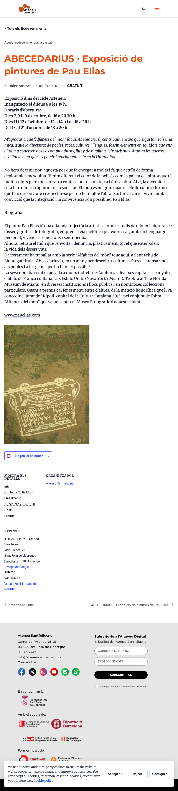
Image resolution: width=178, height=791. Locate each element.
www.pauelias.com (22, 315)
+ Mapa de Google (16, 567)
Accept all (115, 774)
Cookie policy (43, 781)
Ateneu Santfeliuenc (60, 483)
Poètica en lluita (21, 605)
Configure (159, 774)
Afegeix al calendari (29, 455)
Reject (137, 774)
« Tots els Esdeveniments (25, 28)
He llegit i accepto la (124, 686)
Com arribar (27, 662)
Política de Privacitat (134, 686)
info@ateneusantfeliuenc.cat (40, 657)
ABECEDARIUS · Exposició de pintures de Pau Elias (130, 605)
